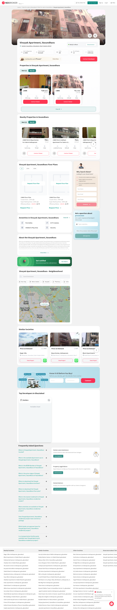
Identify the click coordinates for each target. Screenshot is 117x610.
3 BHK (34, 168)
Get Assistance (58, 472)
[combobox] (46, 276)
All (21, 168)
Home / (19, 7)
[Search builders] (48, 400)
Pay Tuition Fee (81, 3)
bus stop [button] (23, 282)
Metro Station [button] (35, 282)
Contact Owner (35, 102)
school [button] (68, 282)
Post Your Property (92, 2)
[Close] (111, 592)
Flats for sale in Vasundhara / (45, 7)
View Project (30, 360)
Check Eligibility (58, 456)
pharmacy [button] (57, 282)
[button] (34, 204)
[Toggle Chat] (111, 603)
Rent (20, 4)
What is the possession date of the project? (87, 231)
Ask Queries (86, 236)
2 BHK (27, 168)
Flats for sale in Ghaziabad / (29, 7)
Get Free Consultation (59, 489)
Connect (85, 204)
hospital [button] (47, 282)
